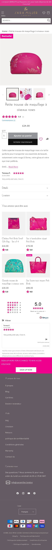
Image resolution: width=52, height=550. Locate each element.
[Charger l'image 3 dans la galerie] (39, 94)
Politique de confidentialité (30, 536)
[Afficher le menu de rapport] (46, 339)
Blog (7, 391)
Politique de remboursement (17, 540)
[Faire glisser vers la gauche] (3, 95)
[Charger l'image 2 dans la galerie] (26, 94)
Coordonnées (36, 544)
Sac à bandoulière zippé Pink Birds (36, 240)
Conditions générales (14, 444)
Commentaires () (8, 120)
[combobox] (26, 20)
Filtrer (8, 320)
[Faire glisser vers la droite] (49, 95)
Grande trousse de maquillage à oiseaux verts (13, 282)
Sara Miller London (15, 533)
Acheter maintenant (22, 142)
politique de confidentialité (17, 438)
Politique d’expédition (21, 544)
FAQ (7, 420)
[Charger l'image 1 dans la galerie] (13, 94)
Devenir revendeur (13, 403)
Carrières (9, 397)
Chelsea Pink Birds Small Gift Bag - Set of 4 (12, 240)
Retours (8, 432)
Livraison (9, 426)
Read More (13, 166)
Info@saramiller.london (22, 482)
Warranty (9, 450)
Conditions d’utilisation (38, 540)
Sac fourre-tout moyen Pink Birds (37, 282)
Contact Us (10, 456)
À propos (9, 385)
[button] (48, 13)
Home (4, 31)
